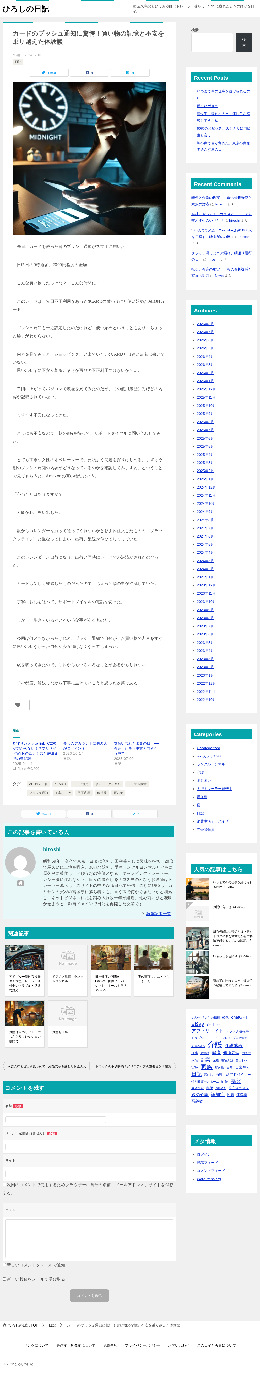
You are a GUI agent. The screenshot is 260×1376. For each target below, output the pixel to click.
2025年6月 (205, 438)
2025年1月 (205, 479)
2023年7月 (205, 626)
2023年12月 (206, 585)
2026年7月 (205, 332)
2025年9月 (205, 414)
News (219, 276)
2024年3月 (205, 561)
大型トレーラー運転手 (214, 789)
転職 (230, 1095)
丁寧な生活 (63, 793)
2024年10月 (206, 503)
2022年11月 (206, 692)
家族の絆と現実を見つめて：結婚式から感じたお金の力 (47, 1066)
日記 (18, 62)
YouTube (213, 1024)
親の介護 (200, 1094)
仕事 (194, 1053)
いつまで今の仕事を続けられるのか (233, 885)
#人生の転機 (211, 1017)
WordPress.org (209, 1179)
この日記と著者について (216, 1345)
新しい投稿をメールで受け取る (36, 1279)
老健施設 (197, 1088)
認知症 (218, 1094)
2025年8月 (205, 422)
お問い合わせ (229, 907)
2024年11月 (206, 495)
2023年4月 (205, 651)
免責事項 (110, 1345)
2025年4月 (205, 454)
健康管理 (231, 1053)
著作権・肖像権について (75, 1345)
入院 (194, 1060)
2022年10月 (206, 700)
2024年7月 (205, 528)
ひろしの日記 (26, 9)
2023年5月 (205, 643)
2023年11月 (206, 593)
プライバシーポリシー (142, 1345)
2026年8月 (205, 324)
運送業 (241, 1095)
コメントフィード (211, 1171)
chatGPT (239, 1017)
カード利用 (81, 784)
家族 (207, 1067)
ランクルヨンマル (211, 764)
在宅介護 (227, 1060)
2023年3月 (205, 659)
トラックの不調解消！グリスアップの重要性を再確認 (133, 1066)
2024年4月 (205, 552)
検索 (195, 30)
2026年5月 (205, 348)
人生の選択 (198, 1046)
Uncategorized (208, 748)
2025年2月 (205, 471)
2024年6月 (205, 536)
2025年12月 (206, 389)
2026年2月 (205, 373)
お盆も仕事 (60, 1032)
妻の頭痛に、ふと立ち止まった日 (154, 979)
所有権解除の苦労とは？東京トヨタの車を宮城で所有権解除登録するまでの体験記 (233, 938)
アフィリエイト (207, 1030)
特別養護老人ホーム (205, 1081)
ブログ (226, 1037)
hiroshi (220, 204)
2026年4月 (205, 357)
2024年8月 (205, 520)
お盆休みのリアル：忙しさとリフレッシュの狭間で (25, 1036)
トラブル (197, 1037)
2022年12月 (206, 683)
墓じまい (204, 780)
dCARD (60, 784)
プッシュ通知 (38, 793)
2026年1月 (205, 381)
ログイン (204, 1154)
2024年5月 (205, 544)
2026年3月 (205, 365)
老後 (209, 1088)
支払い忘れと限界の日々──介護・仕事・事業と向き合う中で (136, 748)
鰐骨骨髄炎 (206, 830)
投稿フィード (207, 1163)
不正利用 (84, 793)
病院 (224, 1081)
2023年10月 (206, 602)
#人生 (196, 1017)
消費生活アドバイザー (214, 821)
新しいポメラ (207, 106)
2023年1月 (205, 675)
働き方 (246, 1053)
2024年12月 (206, 487)
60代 (225, 1017)
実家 (195, 1067)
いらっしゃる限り (232, 956)
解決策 (102, 793)
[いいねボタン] (18, 705)
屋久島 (202, 797)
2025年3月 (205, 463)
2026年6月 (205, 340)
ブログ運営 (240, 1037)
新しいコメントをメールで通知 (36, 1265)
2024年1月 (205, 577)
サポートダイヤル (108, 784)
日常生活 (242, 1067)
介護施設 (234, 1045)
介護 (200, 772)
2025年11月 (206, 397)
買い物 (118, 793)
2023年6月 (205, 634)
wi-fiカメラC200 (209, 756)
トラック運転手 (237, 1031)
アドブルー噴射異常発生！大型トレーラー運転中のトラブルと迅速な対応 (25, 983)
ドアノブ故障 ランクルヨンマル (68, 979)
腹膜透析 (220, 1088)
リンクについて (36, 1345)
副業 (205, 1059)
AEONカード (38, 784)
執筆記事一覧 (158, 914)
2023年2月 (205, 667)
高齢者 (197, 1101)
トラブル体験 (137, 784)
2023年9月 (205, 610)
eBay (197, 1024)
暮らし (208, 1074)
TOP (23, 1325)
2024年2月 (205, 569)
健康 (216, 1052)
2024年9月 (205, 512)
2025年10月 (206, 406)
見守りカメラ (239, 1088)
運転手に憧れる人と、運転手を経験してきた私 (233, 983)
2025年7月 (205, 430)
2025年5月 (205, 446)
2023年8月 (205, 618)
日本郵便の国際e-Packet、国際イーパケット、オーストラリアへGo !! (111, 983)
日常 (229, 1067)
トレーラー (213, 1037)
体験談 (204, 1053)
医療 (216, 1060)
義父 (236, 1081)
